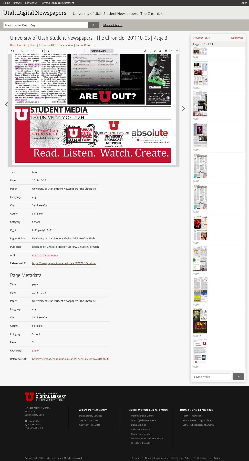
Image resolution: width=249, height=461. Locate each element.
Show (35, 350)
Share (33, 45)
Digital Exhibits (138, 424)
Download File (18, 45)
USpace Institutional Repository (147, 438)
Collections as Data (140, 429)
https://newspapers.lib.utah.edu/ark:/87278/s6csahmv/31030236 (70, 359)
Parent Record (84, 45)
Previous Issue (201, 37)
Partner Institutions (193, 415)
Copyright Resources (89, 424)
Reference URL (47, 45)
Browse (17, 2)
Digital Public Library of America (198, 424)
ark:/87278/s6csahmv (45, 255)
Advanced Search (112, 25)
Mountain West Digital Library (198, 420)
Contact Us (31, 2)
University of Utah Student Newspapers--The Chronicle (118, 13)
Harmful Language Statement (57, 2)
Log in (244, 2)
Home (6, 2)
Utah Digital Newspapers (143, 420)
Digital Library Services (90, 415)
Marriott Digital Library (142, 415)
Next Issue (237, 37)
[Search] (93, 25)
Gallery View (66, 45)
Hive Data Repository (141, 442)
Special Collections (88, 420)
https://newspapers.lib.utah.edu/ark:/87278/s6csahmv (64, 263)
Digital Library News (141, 433)
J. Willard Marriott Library (37, 407)
